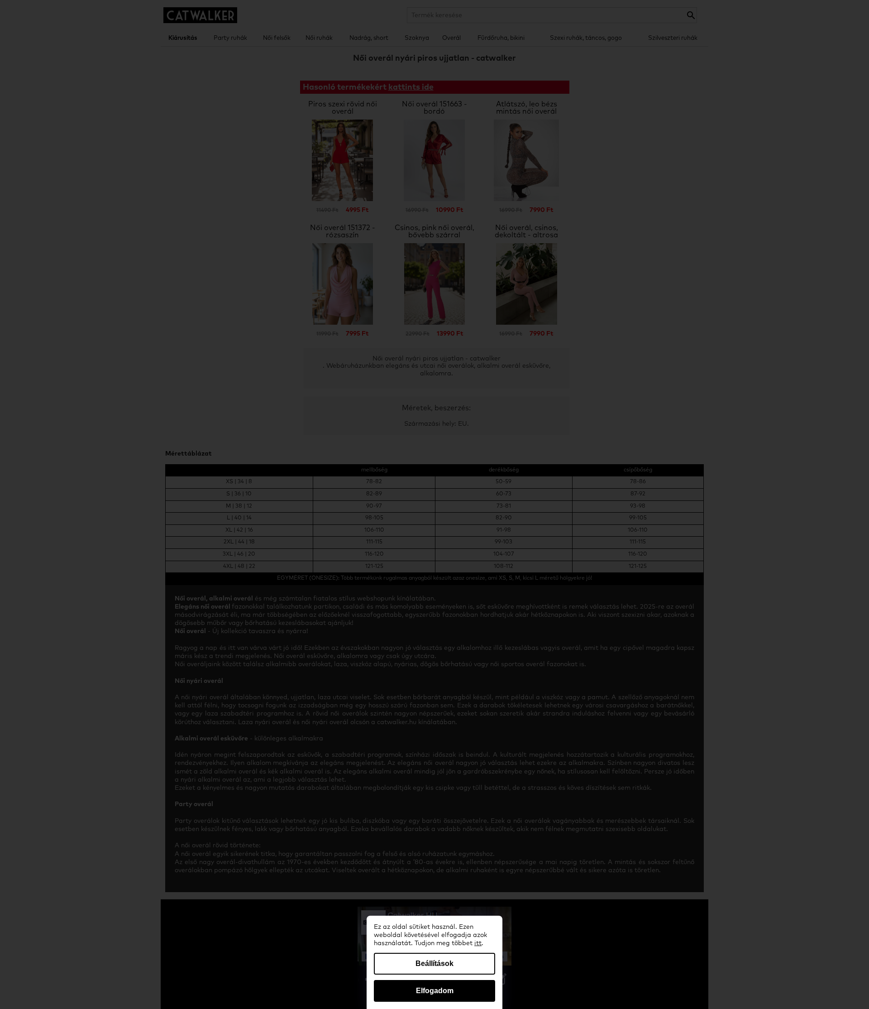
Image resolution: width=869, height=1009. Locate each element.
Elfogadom (435, 991)
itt (478, 943)
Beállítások (434, 963)
